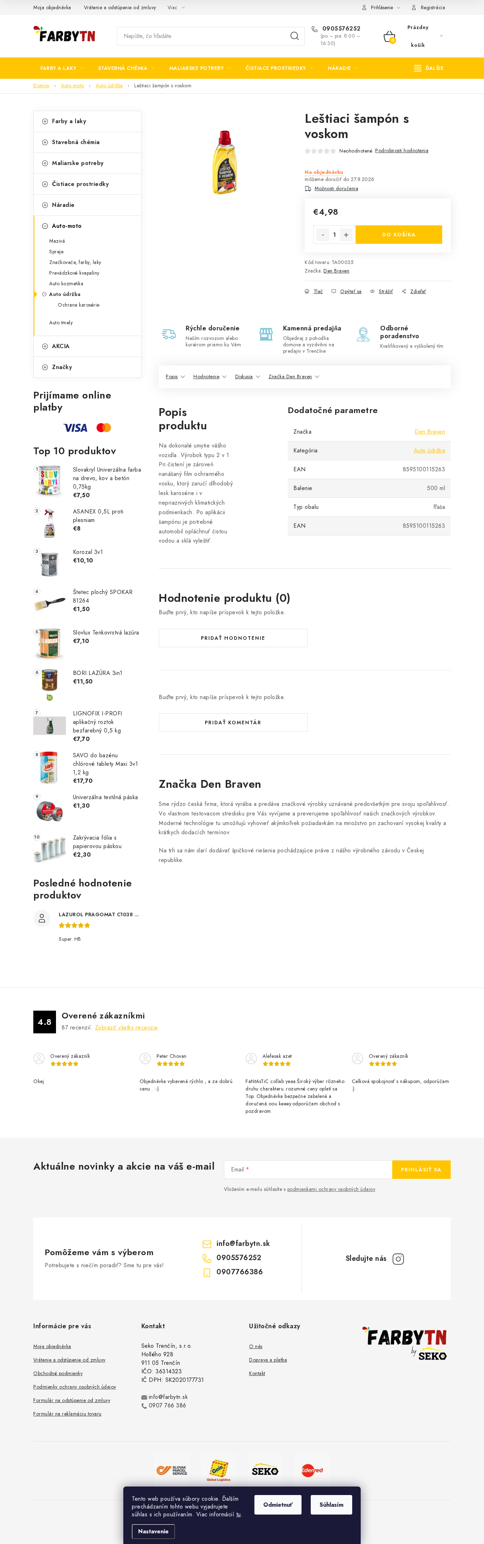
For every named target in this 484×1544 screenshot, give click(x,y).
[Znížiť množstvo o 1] (322, 235)
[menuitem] (62, 68)
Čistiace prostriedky (80, 184)
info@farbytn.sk (243, 1243)
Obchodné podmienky (58, 1373)
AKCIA (61, 346)
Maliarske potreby (78, 163)
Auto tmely (61, 322)
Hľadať (295, 36)
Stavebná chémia (76, 142)
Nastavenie (153, 1531)
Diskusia (244, 376)
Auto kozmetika (66, 283)
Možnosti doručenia (336, 188)
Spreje (56, 251)
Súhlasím (331, 1505)
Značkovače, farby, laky (75, 262)
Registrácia (433, 7)
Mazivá (57, 240)
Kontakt (257, 1373)
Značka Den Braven (290, 376)
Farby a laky (69, 121)
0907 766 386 (167, 1405)
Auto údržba (65, 294)
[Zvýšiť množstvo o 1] (346, 235)
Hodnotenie (206, 376)
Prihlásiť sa (421, 1169)
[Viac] (429, 68)
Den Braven (336, 270)
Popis (172, 376)
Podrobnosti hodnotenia (401, 150)
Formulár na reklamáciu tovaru (67, 1413)
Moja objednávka (52, 7)
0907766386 (239, 1272)
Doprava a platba (268, 1359)
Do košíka (399, 234)
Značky (62, 367)
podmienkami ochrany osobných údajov (331, 1189)
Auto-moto (67, 226)
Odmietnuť (278, 1505)
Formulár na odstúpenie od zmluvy (71, 1400)
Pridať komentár (233, 722)
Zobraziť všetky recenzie (126, 1027)
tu (238, 1514)
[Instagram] (398, 1259)
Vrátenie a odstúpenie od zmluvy (120, 7)
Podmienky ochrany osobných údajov (74, 1386)
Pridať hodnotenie (233, 638)
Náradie (63, 205)
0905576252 (340, 28)
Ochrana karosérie (79, 304)
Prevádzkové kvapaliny (74, 272)
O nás (256, 1346)
